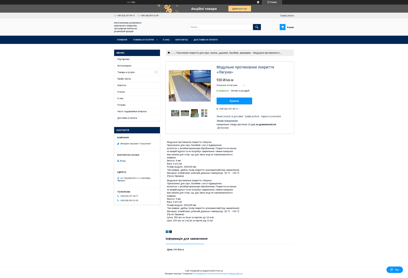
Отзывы (121, 105)
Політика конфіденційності (231, 274)
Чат (397, 269)
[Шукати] (257, 27)
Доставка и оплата (206, 40)
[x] (170, 232)
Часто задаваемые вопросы (132, 111)
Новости (121, 85)
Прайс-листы (124, 78)
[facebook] (167, 232)
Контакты (181, 40)
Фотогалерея (124, 65)
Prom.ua (219, 271)
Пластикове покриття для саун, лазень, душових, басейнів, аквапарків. (213, 53)
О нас (166, 40)
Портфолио (123, 59)
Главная (122, 40)
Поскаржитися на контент (206, 274)
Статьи (121, 92)
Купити (234, 101)
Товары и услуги (143, 40)
